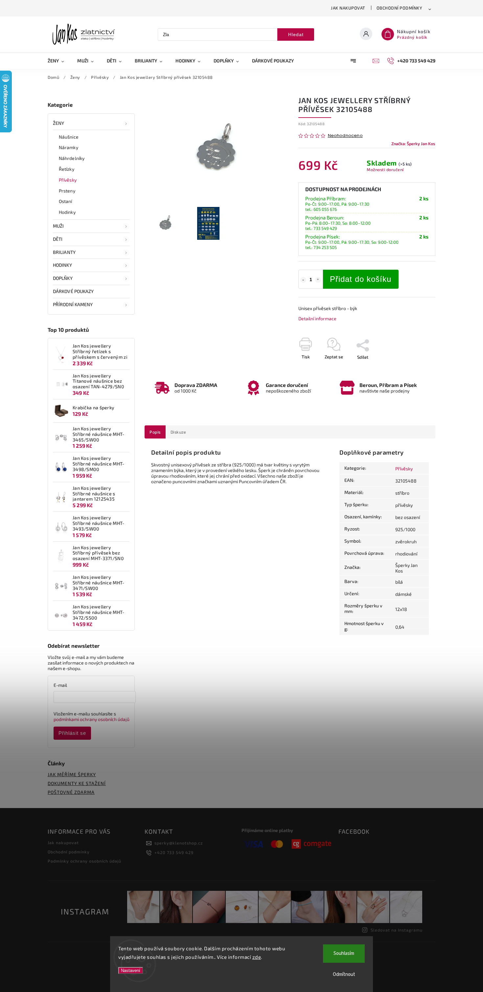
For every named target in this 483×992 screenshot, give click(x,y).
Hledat (296, 34)
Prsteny (67, 190)
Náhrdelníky (71, 158)
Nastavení (130, 970)
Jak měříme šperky (72, 774)
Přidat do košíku (360, 279)
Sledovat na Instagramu (397, 930)
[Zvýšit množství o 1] (318, 280)
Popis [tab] (155, 432)
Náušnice (69, 137)
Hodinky (67, 212)
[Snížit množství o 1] (303, 280)
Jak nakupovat (348, 8)
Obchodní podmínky (400, 8)
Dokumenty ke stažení (77, 783)
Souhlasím (344, 953)
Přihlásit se (72, 733)
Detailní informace (317, 318)
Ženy (58, 123)
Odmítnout (344, 974)
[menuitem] (59, 61)
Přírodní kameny (73, 304)
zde (256, 957)
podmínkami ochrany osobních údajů (91, 719)
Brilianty (64, 252)
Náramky (68, 147)
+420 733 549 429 (174, 852)
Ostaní (65, 201)
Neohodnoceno (345, 136)
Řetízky (66, 169)
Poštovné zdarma (71, 792)
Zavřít (414, 368)
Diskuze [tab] (178, 432)
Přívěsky (68, 180)
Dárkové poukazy (73, 291)
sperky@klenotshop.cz (178, 842)
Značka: (413, 143)
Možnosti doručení (385, 169)
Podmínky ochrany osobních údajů (84, 861)
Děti (57, 239)
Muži (58, 226)
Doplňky (63, 278)
